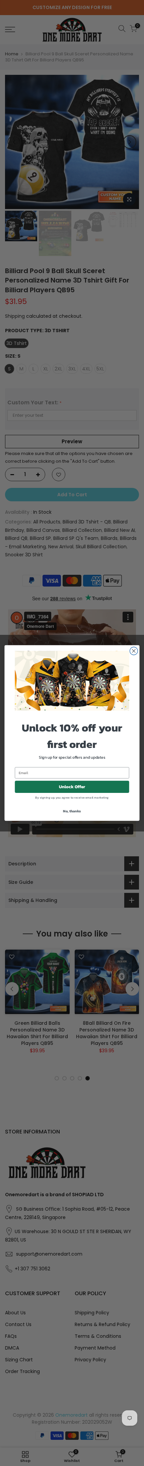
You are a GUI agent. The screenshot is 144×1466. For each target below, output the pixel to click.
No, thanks (72, 811)
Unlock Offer (72, 786)
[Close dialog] (134, 651)
